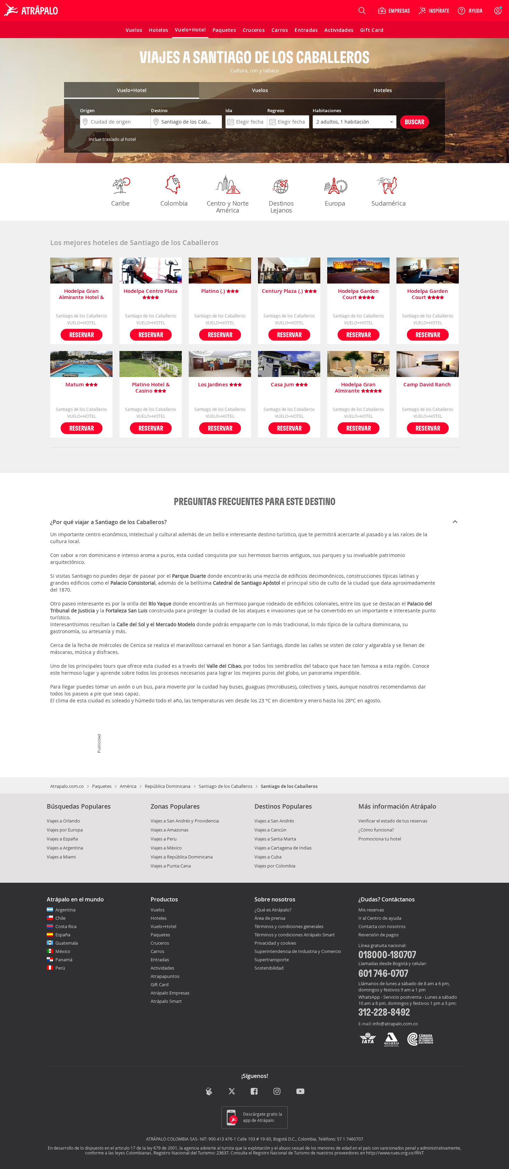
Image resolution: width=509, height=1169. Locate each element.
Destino (159, 110)
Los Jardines (213, 384)
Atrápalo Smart (166, 1001)
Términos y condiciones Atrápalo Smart (294, 935)
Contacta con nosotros (381, 926)
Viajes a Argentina (65, 848)
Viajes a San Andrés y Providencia (185, 821)
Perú (60, 968)
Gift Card (160, 984)
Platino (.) (213, 291)
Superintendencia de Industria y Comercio (297, 951)
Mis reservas (371, 910)
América (128, 786)
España (62, 935)
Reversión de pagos (378, 935)
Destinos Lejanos (281, 206)
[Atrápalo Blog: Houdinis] (209, 1091)
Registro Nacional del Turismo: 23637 (191, 1153)
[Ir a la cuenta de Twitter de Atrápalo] (232, 1092)
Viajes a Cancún (270, 830)
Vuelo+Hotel (163, 926)
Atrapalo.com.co (67, 786)
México (62, 951)
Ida (228, 110)
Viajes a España (62, 839)
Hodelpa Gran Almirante (355, 387)
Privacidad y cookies (275, 943)
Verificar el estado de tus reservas (392, 821)
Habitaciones (327, 110)
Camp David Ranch (427, 384)
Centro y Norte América (227, 206)
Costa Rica (66, 926)
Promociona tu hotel (379, 839)
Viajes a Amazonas (169, 830)
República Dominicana (167, 786)
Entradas (160, 959)
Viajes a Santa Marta (275, 839)
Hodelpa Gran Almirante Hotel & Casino (81, 294)
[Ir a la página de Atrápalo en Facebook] (255, 1092)
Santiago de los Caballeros (225, 786)
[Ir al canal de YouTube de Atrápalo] (300, 1092)
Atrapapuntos (165, 976)
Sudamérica (388, 203)
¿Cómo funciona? (376, 830)
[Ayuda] (469, 11)
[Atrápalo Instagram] (278, 1092)
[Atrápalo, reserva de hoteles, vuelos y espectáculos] (32, 10)
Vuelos (157, 910)
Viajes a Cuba (268, 857)
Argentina (65, 910)
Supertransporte (271, 959)
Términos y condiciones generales (288, 926)
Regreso (275, 110)
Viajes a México (166, 848)
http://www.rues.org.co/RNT (395, 1153)
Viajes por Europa (65, 830)
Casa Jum (283, 384)
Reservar (81, 334)
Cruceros (160, 943)
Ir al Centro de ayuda (379, 918)
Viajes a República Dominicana (182, 857)
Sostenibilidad (269, 968)
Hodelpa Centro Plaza (151, 291)
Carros (157, 951)
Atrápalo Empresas (170, 993)
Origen (87, 110)
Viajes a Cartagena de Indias (283, 848)
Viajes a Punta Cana (171, 866)
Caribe (120, 203)
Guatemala (66, 943)
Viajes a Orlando (63, 821)
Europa (335, 203)
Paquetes (101, 786)
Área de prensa (269, 918)
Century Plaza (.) (283, 291)
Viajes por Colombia (274, 866)
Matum (75, 384)
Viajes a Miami (61, 857)
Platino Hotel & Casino (151, 387)
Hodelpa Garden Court (358, 294)
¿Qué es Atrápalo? (273, 910)
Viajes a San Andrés (274, 821)
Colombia (174, 203)
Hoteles (159, 918)
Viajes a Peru (164, 839)
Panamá (63, 959)
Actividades (162, 968)
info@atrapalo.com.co (395, 1023)
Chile (60, 918)
